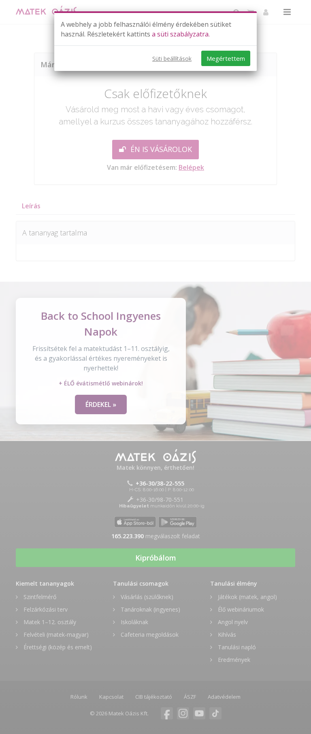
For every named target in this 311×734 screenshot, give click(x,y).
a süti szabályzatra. (181, 34)
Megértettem (226, 58)
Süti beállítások (172, 58)
